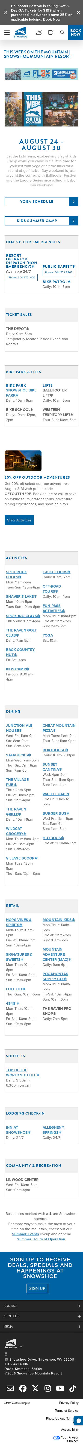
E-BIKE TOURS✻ (57, 572)
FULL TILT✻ (15, 989)
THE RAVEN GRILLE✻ (16, 812)
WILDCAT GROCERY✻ (16, 831)
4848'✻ (12, 1003)
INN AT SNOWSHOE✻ (18, 1130)
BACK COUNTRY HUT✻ (20, 652)
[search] (62, 33)
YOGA (48, 635)
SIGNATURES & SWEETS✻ (19, 957)
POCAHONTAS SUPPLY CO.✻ (55, 976)
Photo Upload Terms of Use (62, 1420)
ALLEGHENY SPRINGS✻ (53, 1130)
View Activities (19, 520)
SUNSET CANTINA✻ (52, 767)
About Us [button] (11, 1316)
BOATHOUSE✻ (55, 750)
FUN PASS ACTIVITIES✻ (54, 608)
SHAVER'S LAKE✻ (21, 596)
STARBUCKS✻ (18, 755)
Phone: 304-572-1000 (22, 277)
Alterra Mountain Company (17, 1403)
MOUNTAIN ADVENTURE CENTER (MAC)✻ (57, 954)
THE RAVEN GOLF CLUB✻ (21, 633)
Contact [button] (10, 1305)
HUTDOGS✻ (53, 838)
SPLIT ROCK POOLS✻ (16, 574)
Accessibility (70, 1429)
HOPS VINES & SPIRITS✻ (18, 922)
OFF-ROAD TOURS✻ (52, 589)
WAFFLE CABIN (56, 794)
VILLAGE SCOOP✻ (22, 858)
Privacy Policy (69, 1402)
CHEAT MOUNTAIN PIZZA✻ (59, 728)
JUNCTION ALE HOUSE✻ (19, 728)
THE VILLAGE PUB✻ (17, 782)
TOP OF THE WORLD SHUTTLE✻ (22, 1072)
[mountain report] (39, 33)
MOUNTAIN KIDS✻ (59, 919)
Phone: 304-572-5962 (58, 272)
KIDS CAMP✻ (17, 669)
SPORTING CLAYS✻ (23, 616)
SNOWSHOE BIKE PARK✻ (21, 393)
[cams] (51, 33)
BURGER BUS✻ (56, 813)
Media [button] (8, 1326)
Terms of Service (67, 1410)
